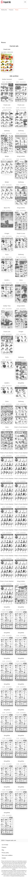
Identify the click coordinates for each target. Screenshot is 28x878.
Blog (3, 850)
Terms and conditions (7, 855)
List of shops (5, 844)
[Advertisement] (14, 26)
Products (4, 847)
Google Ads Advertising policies (17, 875)
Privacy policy (5, 852)
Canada (4, 858)
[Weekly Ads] (5, 2)
